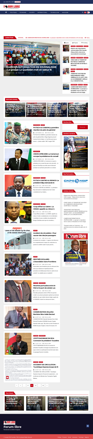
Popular (75, 42)
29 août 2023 (38, 264)
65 (43, 385)
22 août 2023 (38, 290)
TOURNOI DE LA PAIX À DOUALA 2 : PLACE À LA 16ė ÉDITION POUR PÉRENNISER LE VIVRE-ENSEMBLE (77, 107)
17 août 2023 (38, 343)
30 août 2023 (38, 238)
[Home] (6, 12)
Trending (85, 42)
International (42, 12)
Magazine (65, 12)
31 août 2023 (38, 185)
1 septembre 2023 (39, 132)
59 (35, 385)
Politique (13, 12)
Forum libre (12, 427)
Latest (67, 42)
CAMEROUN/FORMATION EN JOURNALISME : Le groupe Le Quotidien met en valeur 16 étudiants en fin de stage (75, 220)
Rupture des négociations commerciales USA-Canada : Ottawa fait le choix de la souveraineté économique (74, 197)
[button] (82, 12)
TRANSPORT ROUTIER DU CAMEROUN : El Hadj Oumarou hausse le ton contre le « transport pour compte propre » (34, 105)
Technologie (54, 12)
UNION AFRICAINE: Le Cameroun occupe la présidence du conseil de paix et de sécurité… (46, 156)
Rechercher (67, 122)
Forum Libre (20, 72)
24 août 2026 (11, 406)
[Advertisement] (46, 25)
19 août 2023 (38, 317)
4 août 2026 (53, 114)
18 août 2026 (75, 406)
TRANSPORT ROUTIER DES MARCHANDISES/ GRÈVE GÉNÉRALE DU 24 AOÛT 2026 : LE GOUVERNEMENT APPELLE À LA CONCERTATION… (79, 77)
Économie (23, 12)
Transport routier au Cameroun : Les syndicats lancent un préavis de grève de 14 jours (31, 68)
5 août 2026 (11, 72)
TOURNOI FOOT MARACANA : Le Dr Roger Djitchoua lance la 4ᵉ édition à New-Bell (56, 108)
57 (28, 385)
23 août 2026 (32, 406)
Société (31, 12)
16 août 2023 (38, 369)
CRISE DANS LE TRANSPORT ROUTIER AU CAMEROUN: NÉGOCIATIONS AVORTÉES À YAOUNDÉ (75, 204)
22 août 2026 (53, 406)
